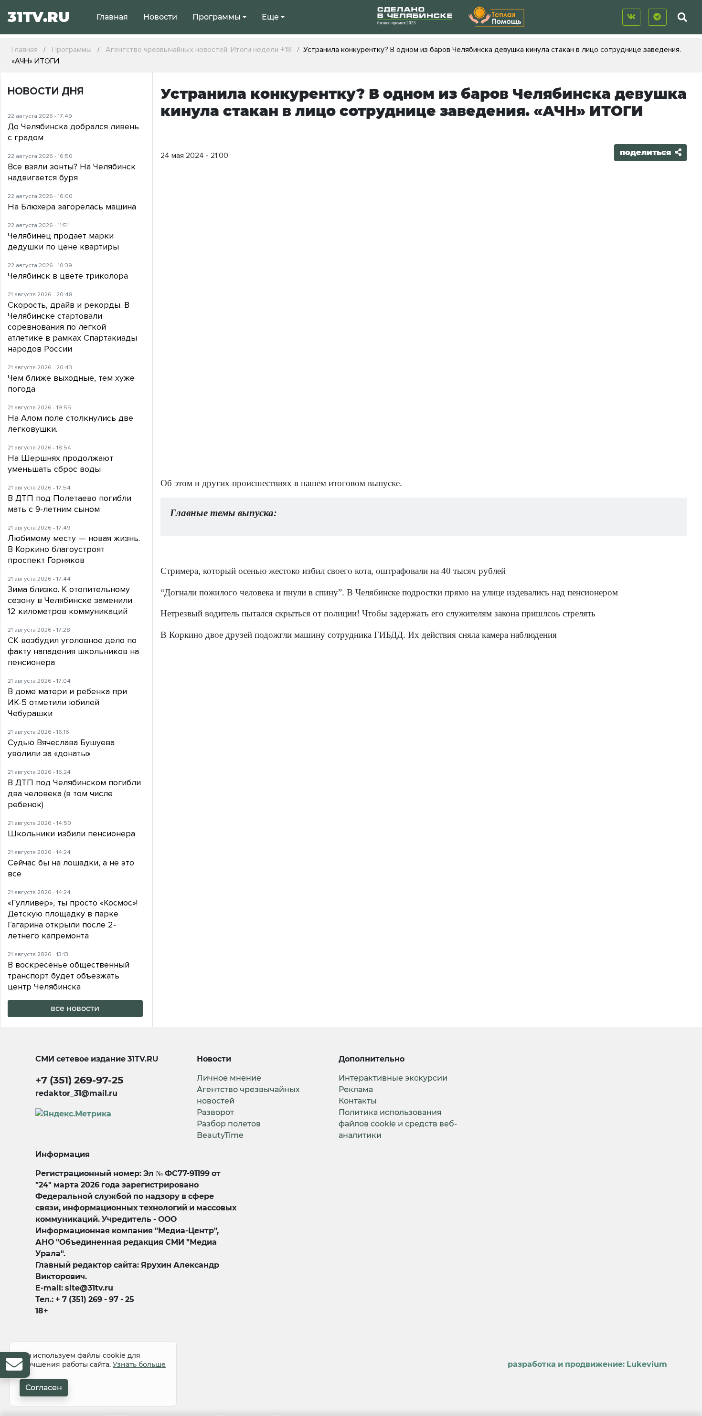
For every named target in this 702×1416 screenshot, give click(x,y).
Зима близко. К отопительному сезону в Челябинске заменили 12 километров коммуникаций (70, 600)
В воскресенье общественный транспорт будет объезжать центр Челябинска (68, 975)
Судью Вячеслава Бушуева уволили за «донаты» (61, 748)
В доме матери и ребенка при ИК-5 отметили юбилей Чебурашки (67, 702)
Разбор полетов (229, 1123)
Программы (216, 16)
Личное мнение (229, 1078)
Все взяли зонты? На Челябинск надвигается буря (72, 172)
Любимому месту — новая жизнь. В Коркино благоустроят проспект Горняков (74, 549)
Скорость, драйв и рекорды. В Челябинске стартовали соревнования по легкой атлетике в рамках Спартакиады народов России (72, 327)
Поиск (674, 39)
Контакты (358, 1100)
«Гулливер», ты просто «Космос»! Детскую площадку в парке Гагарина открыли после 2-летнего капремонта (73, 919)
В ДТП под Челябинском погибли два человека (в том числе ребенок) (74, 793)
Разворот (215, 1112)
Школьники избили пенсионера (71, 833)
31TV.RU (39, 17)
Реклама (356, 1089)
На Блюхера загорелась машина (72, 206)
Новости (160, 16)
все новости (75, 1008)
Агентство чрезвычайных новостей (248, 1095)
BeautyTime (220, 1135)
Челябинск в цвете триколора (68, 276)
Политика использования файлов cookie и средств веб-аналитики (398, 1124)
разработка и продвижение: (587, 1364)
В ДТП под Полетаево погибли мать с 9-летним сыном (69, 503)
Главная (112, 16)
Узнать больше (139, 1364)
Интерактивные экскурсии (393, 1078)
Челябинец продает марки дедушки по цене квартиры (63, 241)
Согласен (43, 1387)
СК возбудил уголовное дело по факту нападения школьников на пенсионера (73, 651)
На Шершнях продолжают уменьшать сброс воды (60, 463)
